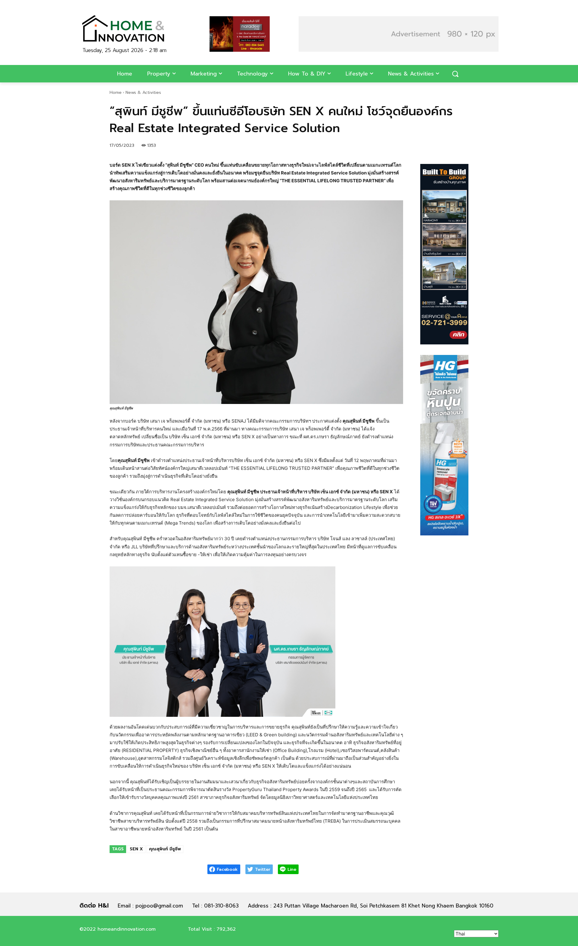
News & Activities (143, 92)
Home (116, 92)
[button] (455, 73)
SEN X (136, 849)
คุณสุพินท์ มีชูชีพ (165, 849)
